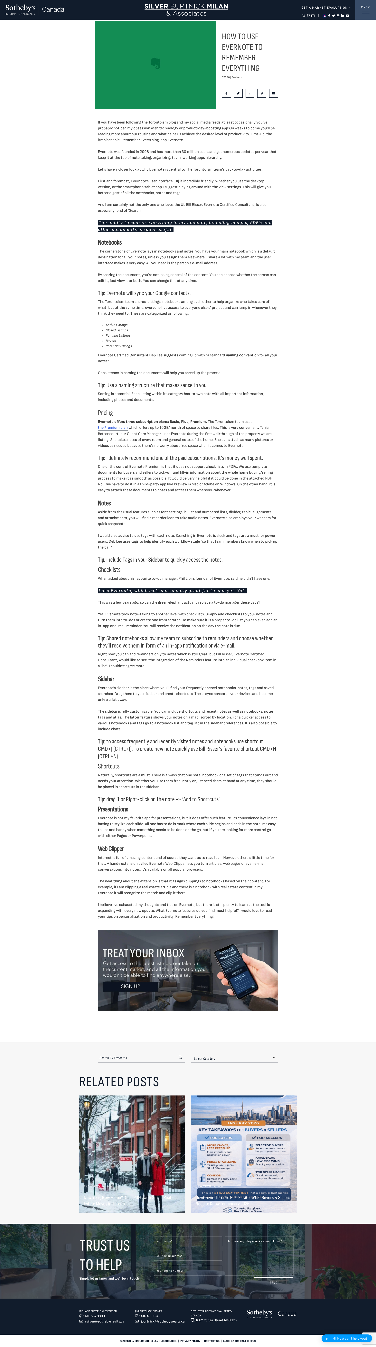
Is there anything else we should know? (255, 1241)
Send (274, 1283)
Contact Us (212, 1341)
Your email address (170, 1256)
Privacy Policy (190, 1341)
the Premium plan (113, 427)
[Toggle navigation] (365, 14)
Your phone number (171, 1270)
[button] (347, 1338)
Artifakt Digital (245, 1341)
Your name (164, 1241)
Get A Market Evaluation (325, 8)
